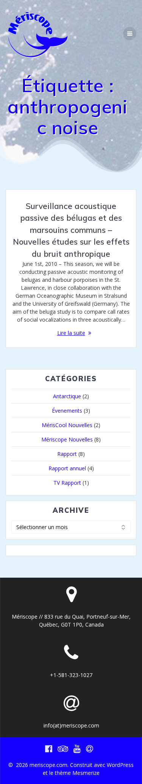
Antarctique (67, 396)
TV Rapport (67, 482)
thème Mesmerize (77, 772)
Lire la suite (71, 332)
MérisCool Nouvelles (67, 425)
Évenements (67, 410)
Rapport (67, 453)
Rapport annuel (67, 468)
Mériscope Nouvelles (67, 439)
